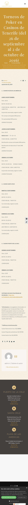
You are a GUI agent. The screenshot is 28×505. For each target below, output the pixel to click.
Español (17, 504)
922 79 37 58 (14, 445)
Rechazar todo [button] (22, 497)
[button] (14, 501)
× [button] (26, 487)
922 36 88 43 (14, 402)
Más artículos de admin (12, 367)
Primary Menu (25, 4)
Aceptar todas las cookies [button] (8, 497)
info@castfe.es (14, 404)
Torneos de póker (6, 82)
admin (5, 80)
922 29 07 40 (14, 423)
